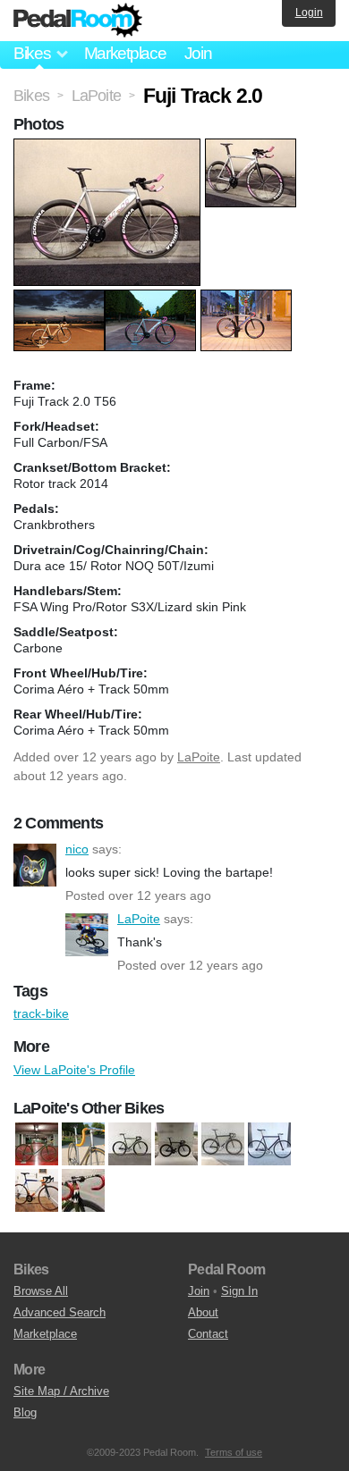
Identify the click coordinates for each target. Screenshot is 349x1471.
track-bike (41, 1013)
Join (198, 53)
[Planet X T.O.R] (83, 1190)
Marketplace (125, 53)
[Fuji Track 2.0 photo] (109, 147)
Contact (208, 1334)
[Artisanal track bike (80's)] (83, 1144)
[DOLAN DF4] (176, 1144)
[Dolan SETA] (223, 1144)
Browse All (40, 1291)
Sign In (239, 1291)
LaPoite (198, 757)
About (203, 1312)
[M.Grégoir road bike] (36, 1190)
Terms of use (233, 1452)
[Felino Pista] (269, 1144)
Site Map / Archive (61, 1391)
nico (34, 865)
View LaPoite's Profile (74, 1070)
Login (309, 12)
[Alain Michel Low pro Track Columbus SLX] (36, 1144)
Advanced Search (59, 1312)
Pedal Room (77, 20)
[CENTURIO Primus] (129, 1144)
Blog (25, 1412)
